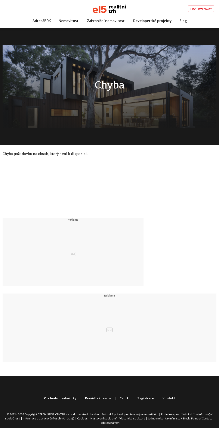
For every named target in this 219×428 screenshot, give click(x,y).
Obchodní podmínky (60, 398)
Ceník (124, 398)
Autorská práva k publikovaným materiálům (130, 414)
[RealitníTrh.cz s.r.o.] (109, 8)
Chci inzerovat (201, 9)
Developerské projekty (152, 20)
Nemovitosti (69, 20)
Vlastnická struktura (132, 418)
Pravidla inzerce (98, 398)
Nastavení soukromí (103, 418)
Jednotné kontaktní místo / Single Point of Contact (180, 418)
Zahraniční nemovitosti (106, 20)
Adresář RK (42, 20)
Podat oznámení (109, 423)
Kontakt (168, 398)
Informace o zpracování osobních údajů (48, 418)
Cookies (82, 418)
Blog (183, 20)
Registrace (145, 398)
